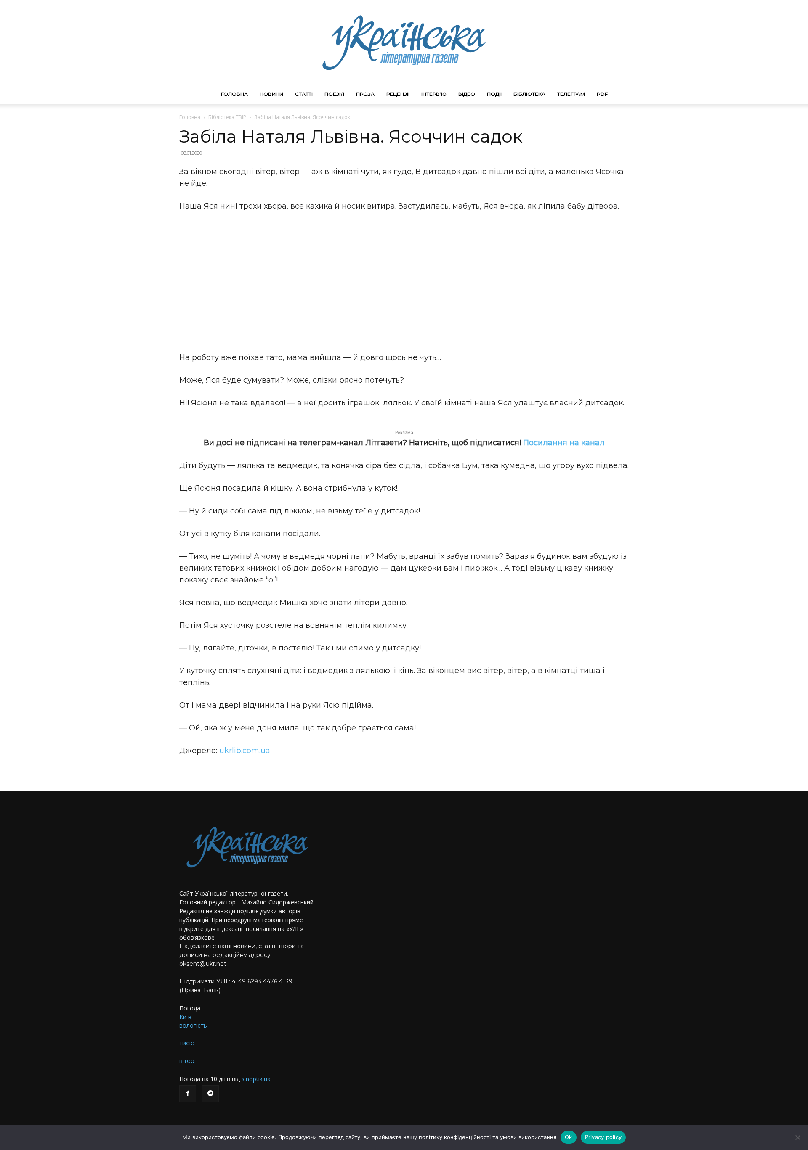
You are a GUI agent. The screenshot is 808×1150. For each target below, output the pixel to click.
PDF (602, 94)
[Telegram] (210, 1093)
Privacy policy (603, 1137)
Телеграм (571, 94)
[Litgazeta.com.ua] (404, 42)
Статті (304, 94)
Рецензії (397, 94)
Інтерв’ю (434, 94)
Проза (365, 94)
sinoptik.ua (256, 1079)
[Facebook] (187, 1093)
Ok (568, 1137)
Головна (234, 94)
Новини (271, 94)
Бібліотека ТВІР (227, 117)
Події (494, 94)
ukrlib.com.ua (244, 750)
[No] (797, 1137)
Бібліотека (529, 94)
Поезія (334, 94)
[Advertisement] (404, 282)
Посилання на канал (564, 442)
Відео (466, 94)
